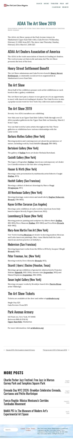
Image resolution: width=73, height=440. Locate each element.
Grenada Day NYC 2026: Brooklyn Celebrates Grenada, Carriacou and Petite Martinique (32, 392)
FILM (62, 3)
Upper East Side (15, 322)
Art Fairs (29, 28)
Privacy (33, 428)
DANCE (39, 3)
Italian (38, 28)
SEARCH (65, 7)
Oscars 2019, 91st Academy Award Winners (20, 350)
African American (12, 28)
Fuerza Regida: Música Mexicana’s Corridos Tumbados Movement (26, 402)
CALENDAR (56, 7)
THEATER (54, 3)
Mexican (42, 28)
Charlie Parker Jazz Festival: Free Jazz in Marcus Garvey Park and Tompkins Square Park (29, 381)
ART (66, 3)
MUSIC (46, 3)
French (34, 28)
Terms (28, 428)
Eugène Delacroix (56, 197)
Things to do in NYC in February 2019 (55, 350)
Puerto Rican (61, 28)
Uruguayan (16, 30)
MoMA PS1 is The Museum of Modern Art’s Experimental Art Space (26, 412)
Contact (23, 428)
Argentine (21, 28)
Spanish (10, 30)
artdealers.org (52, 298)
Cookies (28, 430)
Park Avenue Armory (51, 28)
